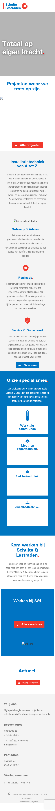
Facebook (23, 714)
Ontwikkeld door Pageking (27, 801)
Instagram (33, 714)
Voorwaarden (27, 798)
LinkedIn (46, 714)
